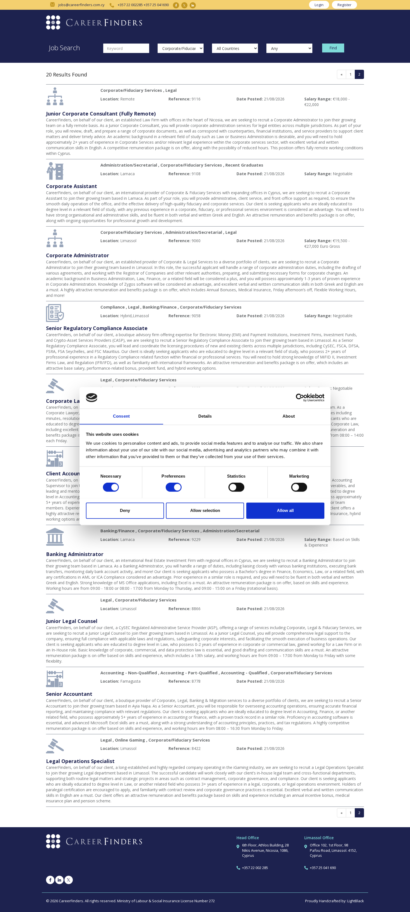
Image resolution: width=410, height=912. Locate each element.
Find (333, 47)
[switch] (174, 487)
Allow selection (205, 510)
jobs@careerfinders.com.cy (81, 4)
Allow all (285, 510)
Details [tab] (205, 416)
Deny (125, 510)
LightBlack (355, 900)
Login (319, 4)
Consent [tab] (121, 416)
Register (344, 4)
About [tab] (289, 416)
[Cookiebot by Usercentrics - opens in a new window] (300, 397)
